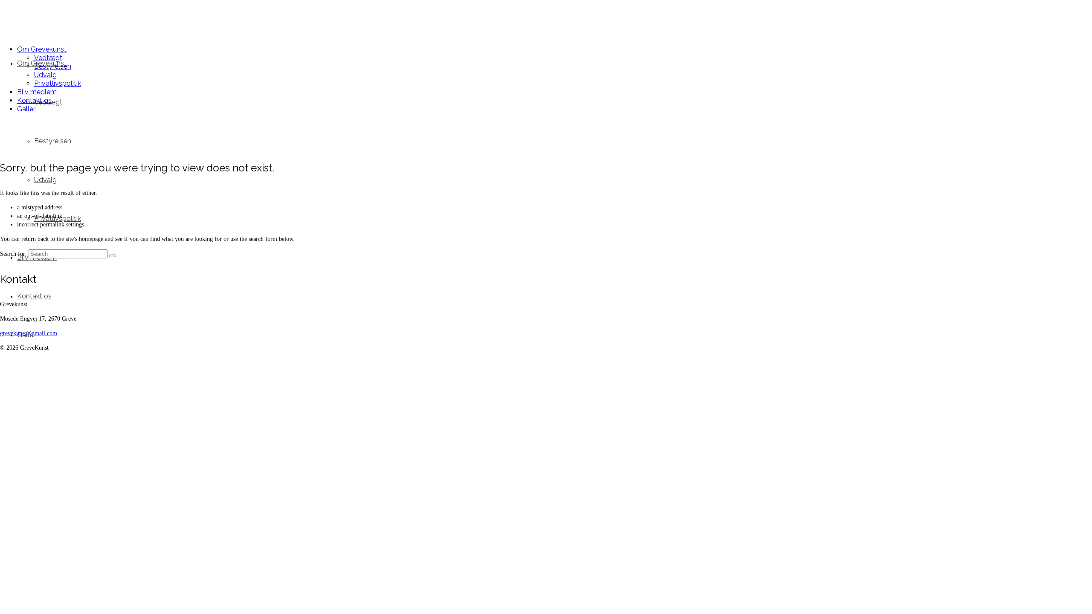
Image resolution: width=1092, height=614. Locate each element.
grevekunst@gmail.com (28, 333)
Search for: (13, 254)
